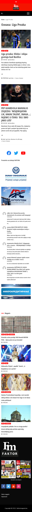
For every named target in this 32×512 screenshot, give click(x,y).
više (2, 74)
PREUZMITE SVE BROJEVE (16, 480)
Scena (6, 363)
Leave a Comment (19, 78)
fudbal (4, 139)
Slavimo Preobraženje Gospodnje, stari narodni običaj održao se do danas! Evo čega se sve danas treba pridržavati (15, 397)
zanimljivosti (11, 334)
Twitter (8, 486)
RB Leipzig (20, 139)
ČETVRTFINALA (5, 78)
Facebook (3, 486)
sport (3, 50)
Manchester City (14, 139)
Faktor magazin (5, 494)
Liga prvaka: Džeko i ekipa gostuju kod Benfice (14, 55)
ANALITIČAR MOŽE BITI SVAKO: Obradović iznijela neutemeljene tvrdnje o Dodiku (18, 229)
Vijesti (6, 334)
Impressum (4, 497)
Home (2, 19)
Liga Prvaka (11, 78)
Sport (6, 50)
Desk (3, 334)
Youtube (13, 486)
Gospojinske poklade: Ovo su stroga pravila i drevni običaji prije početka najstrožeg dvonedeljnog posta (14, 429)
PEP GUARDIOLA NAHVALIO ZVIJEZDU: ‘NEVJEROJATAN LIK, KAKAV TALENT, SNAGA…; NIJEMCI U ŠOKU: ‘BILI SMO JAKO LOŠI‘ (16, 114)
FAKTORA (17, 160)
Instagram (18, 486)
